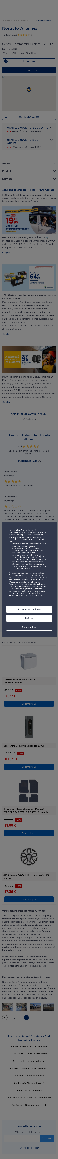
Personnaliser (29, 627)
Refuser (29, 618)
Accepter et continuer (29, 609)
